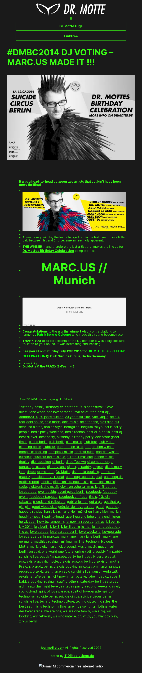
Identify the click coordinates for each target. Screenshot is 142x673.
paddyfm (47, 556)
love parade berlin (64, 532)
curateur (25, 457)
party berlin (76, 556)
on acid (34, 551)
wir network (42, 616)
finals (93, 497)
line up (24, 532)
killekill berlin (70, 526)
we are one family (76, 611)
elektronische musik (44, 486)
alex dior (106, 422)
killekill (55, 526)
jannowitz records (79, 521)
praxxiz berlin (42, 566)
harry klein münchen (76, 511)
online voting (84, 551)
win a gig (98, 611)
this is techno (43, 606)
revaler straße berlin (34, 576)
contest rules (84, 452)
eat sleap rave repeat (48, 477)
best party (47, 437)
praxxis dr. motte (106, 561)
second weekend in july (103, 586)
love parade (39, 532)
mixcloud (105, 541)
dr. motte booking (85, 472)
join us (99, 521)
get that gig (112, 502)
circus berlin (38, 442)
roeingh (50, 581)
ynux (86, 616)
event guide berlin (71, 492)
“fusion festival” (92, 407)
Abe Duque (100, 417)
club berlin (56, 442)
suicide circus (69, 596)
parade (60, 556)
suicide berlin (47, 596)
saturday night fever (43, 586)
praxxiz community (93, 566)
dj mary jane (56, 467)
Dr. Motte (63, 472)
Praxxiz (24, 566)
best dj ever (28, 437)
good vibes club (44, 507)
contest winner (107, 452)
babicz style (53, 427)
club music (74, 442)
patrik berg (95, 556)
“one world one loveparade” (50, 412)
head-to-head (30, 516)
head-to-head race (57, 516)
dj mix (71, 467)
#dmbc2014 (28, 417)
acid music (70, 422)
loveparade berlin (32, 536)
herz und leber (84, 516)
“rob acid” (81, 412)
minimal (66, 541)
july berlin (41, 526)
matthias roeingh (47, 541)
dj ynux (98, 467)
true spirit (82, 606)
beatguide (71, 427)
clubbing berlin (30, 447)
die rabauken (41, 462)
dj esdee (39, 467)
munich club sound (62, 546)
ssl (33, 596)
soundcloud (28, 591)
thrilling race (64, 606)
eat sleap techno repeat (84, 477)
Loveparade (111, 532)
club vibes (106, 442)
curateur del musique (49, 457)
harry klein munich (107, 511)
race (57, 571)
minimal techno (85, 541)
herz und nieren (108, 516)
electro (46, 482)
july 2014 (26, 526)
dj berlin (58, 462)
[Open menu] (71, 18)
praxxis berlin (82, 561)
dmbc (31, 472)
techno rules (101, 601)
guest (100, 507)
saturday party (72, 586)
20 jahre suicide (51, 417)
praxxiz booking (66, 566)
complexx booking (33, 452)
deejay (24, 462)
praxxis (65, 561)
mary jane (68, 536)
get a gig (95, 502)
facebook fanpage (43, 497)
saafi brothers (68, 581)
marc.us (53, 536)
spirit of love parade (53, 591)
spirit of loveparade (86, 591)
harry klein (52, 511)
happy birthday (31, 511)
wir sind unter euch (67, 616)
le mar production (105, 526)
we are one (52, 611)
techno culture (63, 601)
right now (58, 576)
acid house (34, 422)
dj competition (98, 462)
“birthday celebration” (61, 407)
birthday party (82, 437)
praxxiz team (42, 571)
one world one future (58, 551)
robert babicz (98, 576)
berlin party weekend (47, 432)
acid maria (53, 422)
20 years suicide (77, 417)
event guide (47, 492)
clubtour (49, 447)
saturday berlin (91, 581)
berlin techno (75, 432)
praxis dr (25, 561)
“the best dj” (99, 412)
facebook (93, 492)
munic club (38, 546)
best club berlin (98, 432)
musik (92, 546)
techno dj (83, 601)
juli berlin (112, 521)
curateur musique (80, 457)
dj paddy (84, 467)
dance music (104, 457)
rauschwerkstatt (104, 571)
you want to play (104, 616)
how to (42, 521)
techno (45, 601)
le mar (86, 526)
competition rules (70, 447)
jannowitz (57, 521)
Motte (23, 546)
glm (27, 507)
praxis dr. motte (46, 561)
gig (21, 507)
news (68, 399)
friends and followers (49, 502)
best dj (116, 432)
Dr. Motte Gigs (71, 26)
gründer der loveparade (76, 507)
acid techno (89, 422)
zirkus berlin (28, 621)
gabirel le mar (77, 502)
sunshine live (28, 601)
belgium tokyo (92, 427)
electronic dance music (70, 482)
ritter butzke (76, 576)
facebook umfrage (73, 497)
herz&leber (27, 521)
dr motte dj (45, 472)
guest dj (112, 507)
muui (101, 546)
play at (110, 556)
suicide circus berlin (96, 596)
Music (81, 546)
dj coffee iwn (76, 462)
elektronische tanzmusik (78, 486)
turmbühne (99, 606)
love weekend (90, 532)
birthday (63, 437)
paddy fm (103, 551)
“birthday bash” (31, 407)
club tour (90, 442)
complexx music (60, 452)
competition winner (99, 447)
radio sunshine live (76, 571)
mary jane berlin (89, 536)
